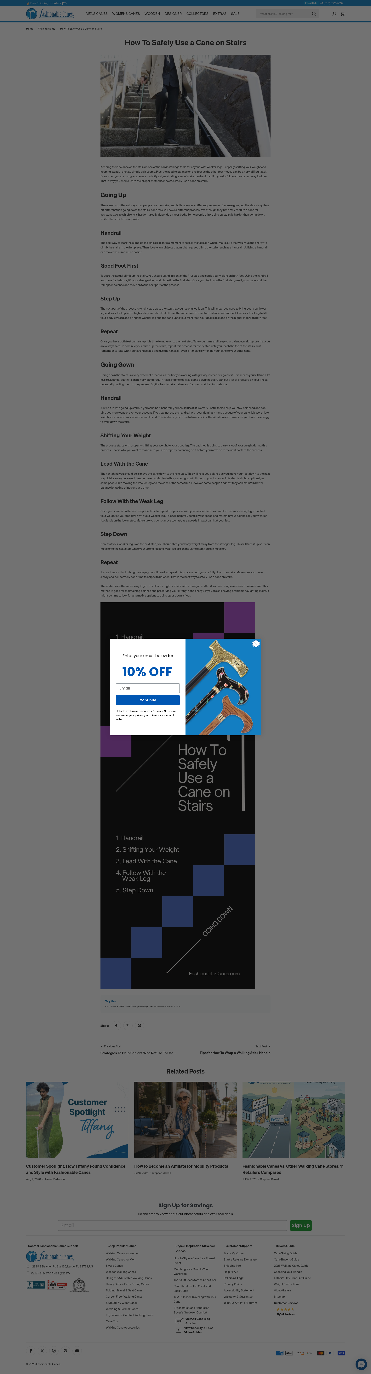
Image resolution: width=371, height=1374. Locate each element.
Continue (148, 700)
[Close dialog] (256, 643)
